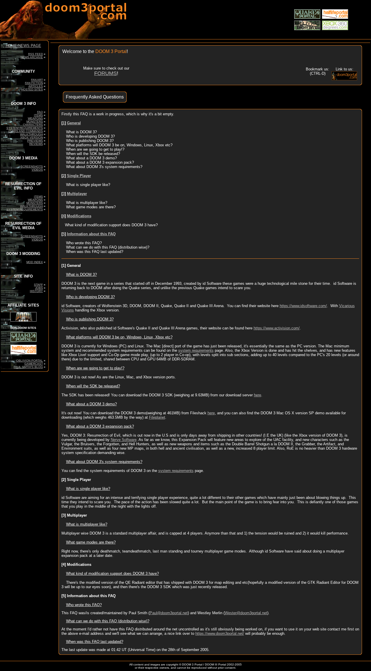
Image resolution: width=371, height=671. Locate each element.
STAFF (38, 284)
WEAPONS (35, 118)
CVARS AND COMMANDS (25, 131)
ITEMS (38, 115)
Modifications (79, 216)
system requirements (196, 350)
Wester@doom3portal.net (246, 613)
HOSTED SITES (32, 89)
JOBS (39, 287)
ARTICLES (35, 86)
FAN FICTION (34, 83)
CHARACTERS (33, 124)
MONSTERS (34, 121)
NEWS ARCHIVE (32, 57)
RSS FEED (35, 54)
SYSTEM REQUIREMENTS (24, 128)
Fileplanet (157, 417)
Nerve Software (124, 439)
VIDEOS (37, 169)
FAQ (40, 112)
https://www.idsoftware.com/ (303, 306)
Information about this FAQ (91, 234)
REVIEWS (36, 143)
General (74, 123)
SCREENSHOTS (32, 166)
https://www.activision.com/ (277, 328)
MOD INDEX (34, 262)
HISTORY (36, 291)
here (257, 395)
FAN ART (37, 79)
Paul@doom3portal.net (169, 613)
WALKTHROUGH (31, 134)
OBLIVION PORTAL (29, 360)
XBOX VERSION (31, 137)
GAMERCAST (33, 363)
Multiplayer (77, 194)
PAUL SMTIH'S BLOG (28, 367)
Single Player (79, 176)
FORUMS (105, 73)
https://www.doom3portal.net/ (219, 633)
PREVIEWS (35, 140)
